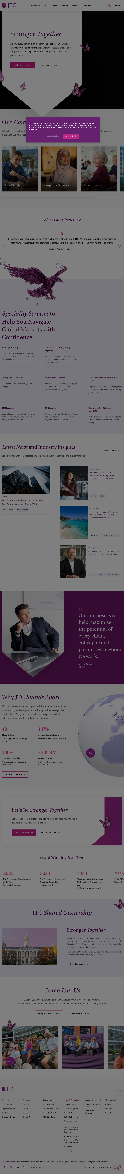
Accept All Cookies (71, 136)
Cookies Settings (53, 136)
